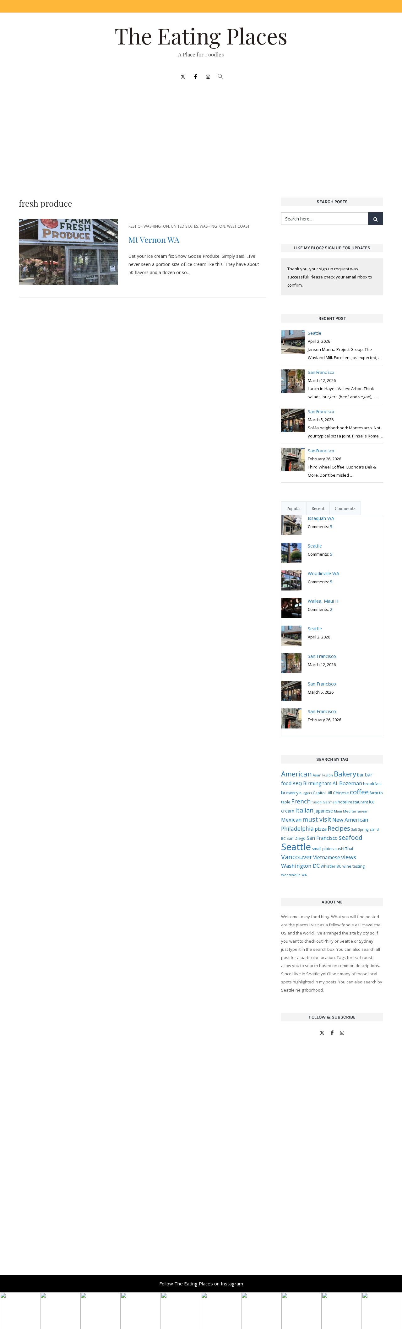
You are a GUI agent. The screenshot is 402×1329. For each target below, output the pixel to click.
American (296, 773)
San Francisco (322, 837)
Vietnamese (326, 857)
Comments (345, 508)
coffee (359, 791)
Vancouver (296, 857)
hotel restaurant (353, 802)
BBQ (297, 783)
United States (184, 226)
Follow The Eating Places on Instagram (201, 1283)
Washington (212, 226)
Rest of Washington (148, 226)
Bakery (345, 774)
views (348, 857)
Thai (349, 848)
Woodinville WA (294, 875)
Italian (304, 810)
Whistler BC (331, 866)
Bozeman (350, 783)
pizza (321, 828)
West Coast (238, 226)
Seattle (296, 846)
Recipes (339, 828)
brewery (289, 793)
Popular (293, 508)
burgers (305, 793)
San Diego (296, 838)
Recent (318, 508)
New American (350, 819)
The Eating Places (201, 35)
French (301, 801)
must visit (316, 819)
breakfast (372, 783)
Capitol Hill (322, 792)
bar (360, 775)
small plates (323, 848)
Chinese (341, 793)
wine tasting (353, 866)
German (330, 802)
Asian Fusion (323, 775)
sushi (339, 848)
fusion (317, 802)
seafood (350, 837)
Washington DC (300, 865)
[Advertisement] (201, 135)
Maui (338, 811)
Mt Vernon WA (153, 239)
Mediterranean (355, 811)
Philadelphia (297, 828)
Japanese (323, 811)
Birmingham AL (320, 783)
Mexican (291, 819)
